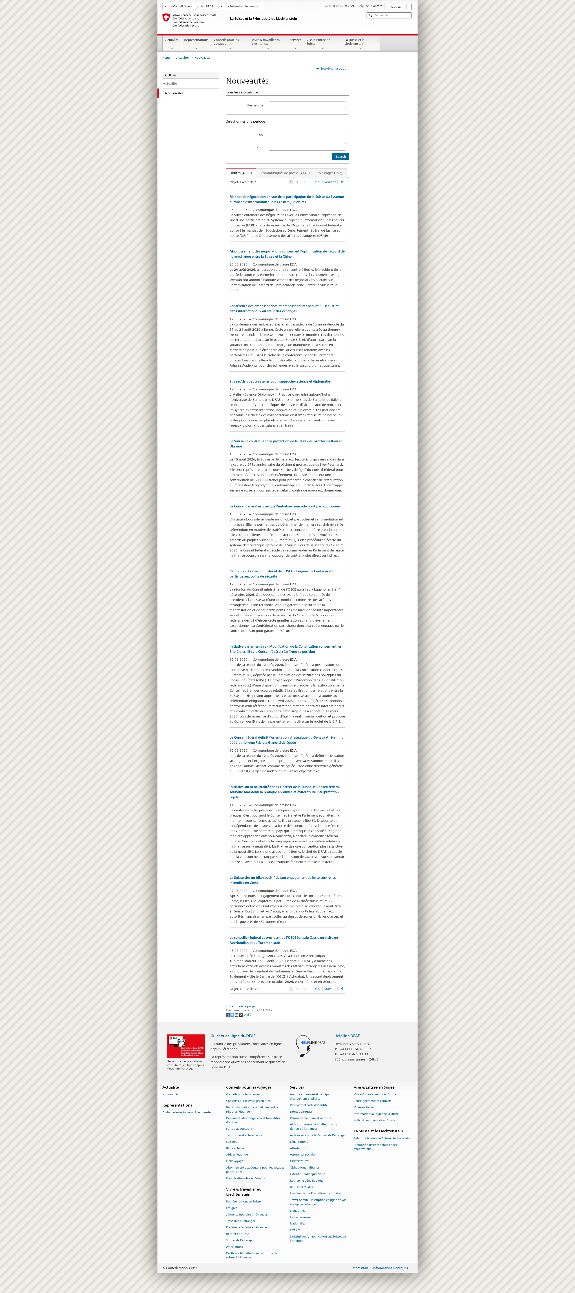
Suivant (330, 182)
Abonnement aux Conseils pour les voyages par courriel (255, 1169)
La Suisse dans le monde (242, 6)
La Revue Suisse (300, 1217)
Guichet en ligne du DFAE (233, 1036)
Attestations (298, 1148)
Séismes (231, 1141)
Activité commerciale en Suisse (374, 1120)
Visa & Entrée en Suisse (318, 41)
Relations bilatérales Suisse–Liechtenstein (382, 1138)
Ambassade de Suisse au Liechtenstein (187, 1112)
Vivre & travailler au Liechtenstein (266, 41)
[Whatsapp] (245, 1014)
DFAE (209, 6)
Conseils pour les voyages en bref (248, 1101)
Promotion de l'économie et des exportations (375, 1147)
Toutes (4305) (239, 173)
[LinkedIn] (237, 1014)
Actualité (172, 40)
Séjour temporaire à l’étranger (246, 1214)
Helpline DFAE (347, 1036)
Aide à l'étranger (237, 1154)
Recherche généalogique (306, 1180)
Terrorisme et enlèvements (244, 1135)
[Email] (249, 1014)
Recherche (255, 105)
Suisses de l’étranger (240, 1240)
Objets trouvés (299, 1161)
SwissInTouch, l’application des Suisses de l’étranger (318, 1238)
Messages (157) (330, 173)
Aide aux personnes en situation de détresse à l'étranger (313, 1127)
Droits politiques (301, 1111)
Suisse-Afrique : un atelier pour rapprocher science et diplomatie (280, 381)
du (261, 134)
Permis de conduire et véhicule (310, 1118)
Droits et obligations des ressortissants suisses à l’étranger (251, 1255)
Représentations (196, 40)
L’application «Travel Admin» (245, 1178)
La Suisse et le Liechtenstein (355, 41)
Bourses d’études (301, 1187)
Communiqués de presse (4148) (285, 173)
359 (317, 182)
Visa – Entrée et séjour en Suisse (375, 1094)
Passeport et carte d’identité (309, 1105)
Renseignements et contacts (372, 1101)
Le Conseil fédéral (181, 6)
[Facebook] (228, 1014)
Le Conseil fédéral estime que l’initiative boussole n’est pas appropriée (285, 506)
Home (166, 57)
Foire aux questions (239, 1128)
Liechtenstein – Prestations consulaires (316, 1193)
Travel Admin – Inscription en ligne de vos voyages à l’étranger (318, 1202)
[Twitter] (232, 1014)
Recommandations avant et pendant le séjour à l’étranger (252, 1109)
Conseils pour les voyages (226, 41)
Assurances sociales (303, 1154)
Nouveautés (170, 1094)
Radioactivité (235, 1148)
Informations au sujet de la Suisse (376, 1114)
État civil (295, 1230)
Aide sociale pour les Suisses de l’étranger (318, 1135)
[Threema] (241, 1014)
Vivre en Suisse (364, 1107)
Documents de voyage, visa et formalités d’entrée (253, 1120)
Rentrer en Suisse (237, 1233)
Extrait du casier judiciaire (307, 1174)
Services (295, 40)
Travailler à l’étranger (240, 1221)
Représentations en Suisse (243, 1201)
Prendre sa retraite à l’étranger (246, 1227)
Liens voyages (235, 1161)
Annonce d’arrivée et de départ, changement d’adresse (311, 1096)
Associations (234, 1247)
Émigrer (231, 1208)
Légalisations (299, 1141)
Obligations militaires (304, 1167)
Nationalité (297, 1223)
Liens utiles (297, 1210)
